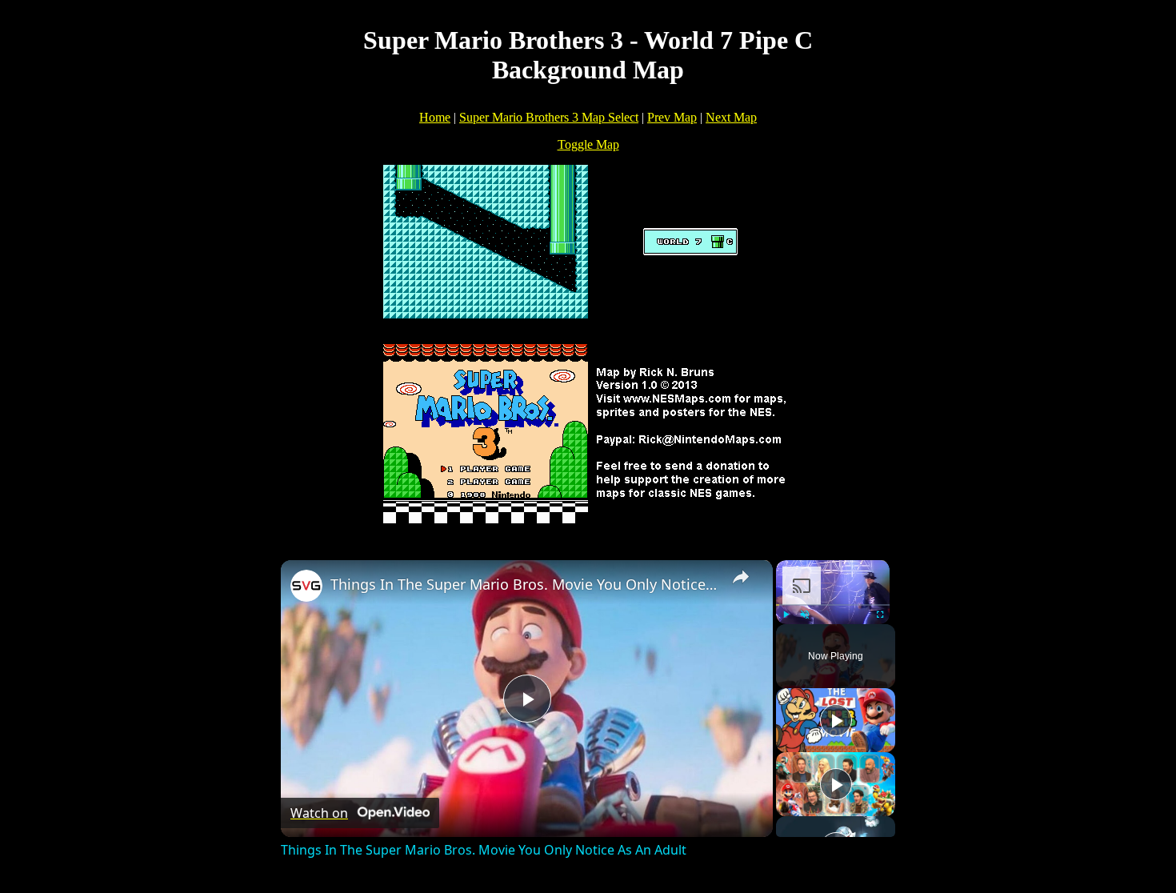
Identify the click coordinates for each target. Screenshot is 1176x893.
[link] (306, 586)
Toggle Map (588, 144)
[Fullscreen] (880, 614)
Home (434, 117)
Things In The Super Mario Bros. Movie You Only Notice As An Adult (524, 584)
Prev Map (672, 117)
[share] (740, 577)
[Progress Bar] (833, 605)
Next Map (731, 117)
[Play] (785, 614)
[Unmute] (804, 614)
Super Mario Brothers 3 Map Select (548, 117)
